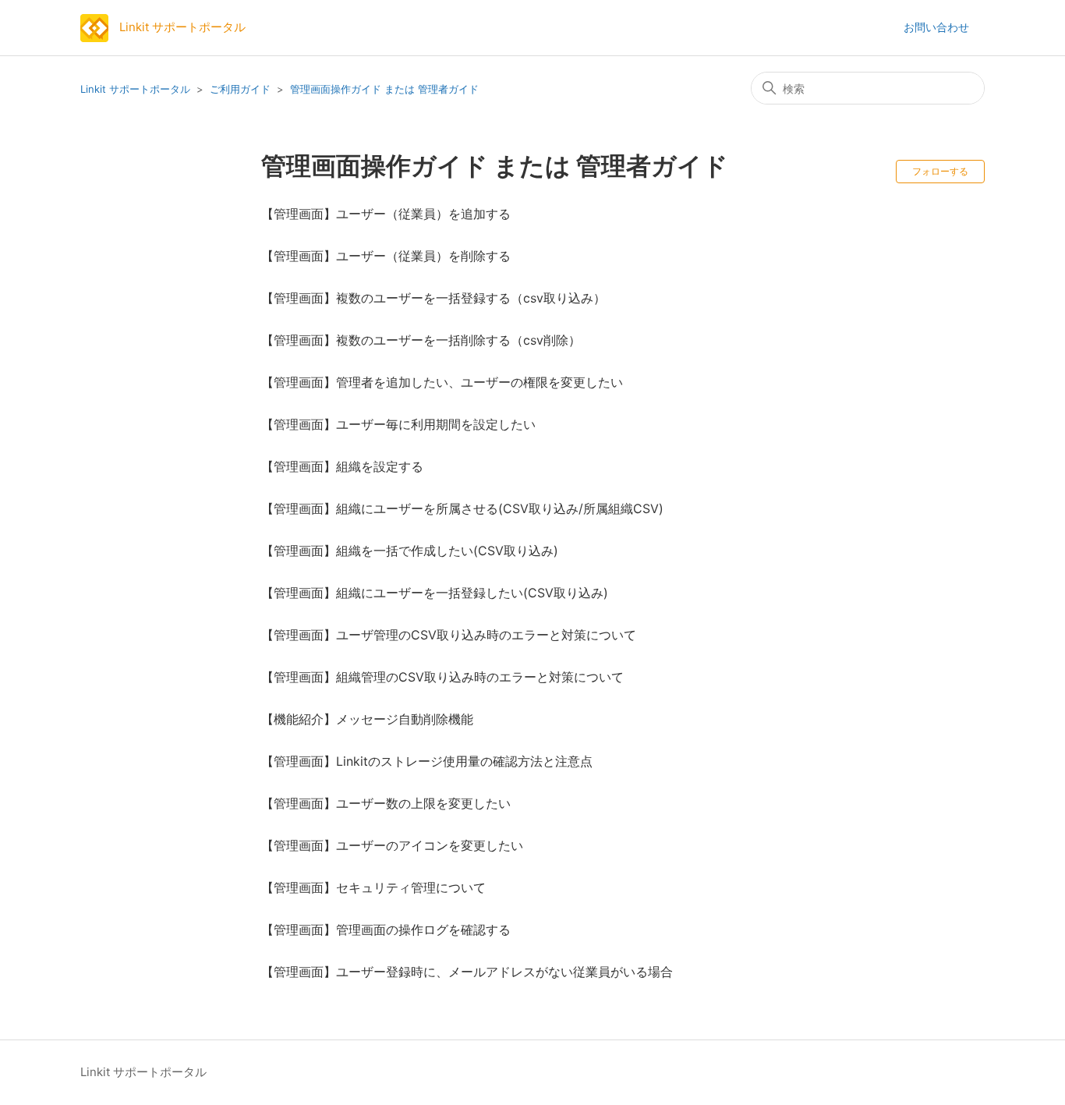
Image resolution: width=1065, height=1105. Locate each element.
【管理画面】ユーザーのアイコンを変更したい (392, 845)
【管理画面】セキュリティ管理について (373, 887)
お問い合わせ (936, 27)
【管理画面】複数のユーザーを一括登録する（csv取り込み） (433, 298)
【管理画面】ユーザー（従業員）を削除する (386, 256)
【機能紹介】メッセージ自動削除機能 (367, 719)
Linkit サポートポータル (135, 89)
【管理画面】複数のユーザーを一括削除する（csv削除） (421, 340)
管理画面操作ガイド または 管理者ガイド (384, 89)
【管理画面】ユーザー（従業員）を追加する (386, 213)
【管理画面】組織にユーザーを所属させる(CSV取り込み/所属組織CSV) (462, 508)
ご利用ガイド (240, 89)
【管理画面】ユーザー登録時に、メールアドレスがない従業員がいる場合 (467, 971)
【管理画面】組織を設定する (342, 466)
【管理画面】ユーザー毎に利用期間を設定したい (398, 424)
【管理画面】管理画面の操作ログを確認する (386, 929)
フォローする (940, 171)
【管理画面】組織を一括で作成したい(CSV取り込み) (409, 550)
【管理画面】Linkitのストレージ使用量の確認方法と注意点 (427, 761)
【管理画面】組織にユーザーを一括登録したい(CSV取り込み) (434, 592)
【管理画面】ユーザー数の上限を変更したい (386, 803)
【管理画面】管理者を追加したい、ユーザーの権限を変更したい (442, 382)
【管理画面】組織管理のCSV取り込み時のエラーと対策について (442, 677)
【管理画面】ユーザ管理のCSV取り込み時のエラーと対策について (448, 635)
